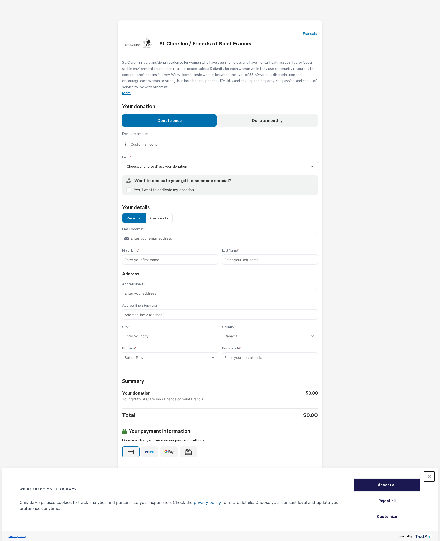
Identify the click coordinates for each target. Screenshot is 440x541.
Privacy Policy (17, 536)
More (126, 93)
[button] (429, 476)
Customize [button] (387, 516)
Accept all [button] (387, 485)
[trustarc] (422, 536)
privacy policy (207, 502)
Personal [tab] (134, 218)
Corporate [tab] (159, 218)
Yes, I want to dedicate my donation (164, 189)
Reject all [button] (387, 500)
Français (310, 33)
